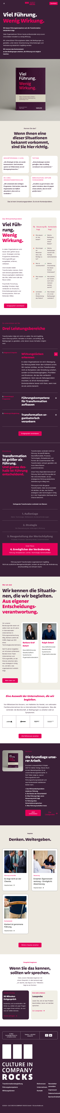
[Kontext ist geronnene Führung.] (15, 907)
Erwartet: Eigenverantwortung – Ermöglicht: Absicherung (43, 881)
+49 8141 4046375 (31, 1035)
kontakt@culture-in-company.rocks (11, 1036)
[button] (39, 355)
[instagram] (46, 1035)
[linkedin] (50, 1035)
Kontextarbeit (8, 921)
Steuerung (37, 875)
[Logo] (30, 2)
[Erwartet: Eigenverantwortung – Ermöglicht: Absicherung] (45, 862)
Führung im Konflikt (10, 875)
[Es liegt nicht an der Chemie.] (15, 862)
